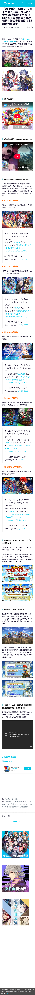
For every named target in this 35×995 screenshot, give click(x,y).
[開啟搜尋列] (23, 3)
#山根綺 (17, 242)
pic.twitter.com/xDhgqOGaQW (16, 382)
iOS (25, 801)
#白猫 (19, 245)
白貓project (14, 804)
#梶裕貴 (11, 511)
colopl (21, 801)
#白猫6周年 (26, 245)
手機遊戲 (7, 799)
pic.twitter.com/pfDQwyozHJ (15, 451)
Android (15, 801)
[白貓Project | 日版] (17, 768)
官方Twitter (7, 761)
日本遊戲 (15, 799)
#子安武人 (8, 442)
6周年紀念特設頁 (9, 757)
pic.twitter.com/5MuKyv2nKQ (15, 317)
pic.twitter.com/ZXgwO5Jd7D (15, 251)
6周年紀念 (8, 801)
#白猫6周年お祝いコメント (15, 248)
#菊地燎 (17, 308)
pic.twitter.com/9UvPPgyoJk (15, 520)
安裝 (27, 768)
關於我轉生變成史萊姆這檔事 (18, 807)
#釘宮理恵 (21, 374)
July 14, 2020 (23, 259)
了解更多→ (9, 993)
